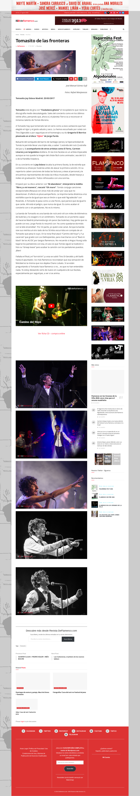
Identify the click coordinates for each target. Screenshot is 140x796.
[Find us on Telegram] (123, 12)
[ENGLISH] (94, 29)
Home (17, 34)
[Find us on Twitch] (120, 12)
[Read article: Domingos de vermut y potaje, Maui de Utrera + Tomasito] (33, 670)
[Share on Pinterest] (71, 79)
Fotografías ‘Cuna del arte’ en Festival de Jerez (69, 681)
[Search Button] (123, 29)
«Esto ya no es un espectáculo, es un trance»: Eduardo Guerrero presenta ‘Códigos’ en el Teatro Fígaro (108, 433)
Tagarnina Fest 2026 (106, 489)
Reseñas (28, 34)
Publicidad (104, 29)
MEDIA (53, 29)
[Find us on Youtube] (117, 12)
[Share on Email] (76, 79)
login (22, 711)
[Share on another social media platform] (85, 79)
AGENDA (28, 29)
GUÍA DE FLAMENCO (64, 29)
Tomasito (23, 635)
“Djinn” (40, 136)
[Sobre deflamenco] (82, 12)
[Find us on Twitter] (108, 12)
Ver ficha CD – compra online (51, 333)
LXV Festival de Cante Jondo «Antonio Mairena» (109, 515)
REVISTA (18, 29)
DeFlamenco (21, 46)
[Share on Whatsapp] (80, 79)
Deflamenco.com (62, 780)
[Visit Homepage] (27, 20)
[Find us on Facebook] (105, 12)
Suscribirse (68, 628)
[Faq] (89, 12)
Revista (22, 34)
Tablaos (85, 29)
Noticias (20, 677)
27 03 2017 (31, 46)
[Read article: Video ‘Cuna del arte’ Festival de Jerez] (27, 693)
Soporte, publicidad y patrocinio (106, 740)
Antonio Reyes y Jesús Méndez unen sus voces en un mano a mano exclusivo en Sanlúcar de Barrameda (109, 444)
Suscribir (70, 758)
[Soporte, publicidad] (69, 12)
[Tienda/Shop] (95, 12)
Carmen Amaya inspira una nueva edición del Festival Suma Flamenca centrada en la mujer (110, 423)
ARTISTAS (45, 29)
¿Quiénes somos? (106, 738)
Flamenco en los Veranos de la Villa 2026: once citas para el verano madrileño (104, 398)
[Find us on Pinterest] (111, 12)
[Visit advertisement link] (70, 5)
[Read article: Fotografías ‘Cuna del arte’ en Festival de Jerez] (70, 670)
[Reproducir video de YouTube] (51, 306)
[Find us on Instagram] (114, 12)
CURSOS (36, 29)
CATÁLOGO (76, 29)
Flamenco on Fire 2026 (106, 497)
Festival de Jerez (60, 677)
